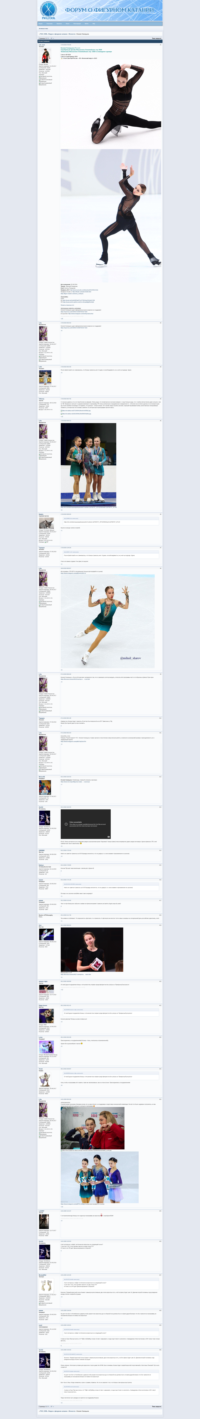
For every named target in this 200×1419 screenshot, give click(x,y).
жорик (41, 880)
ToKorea (41, 399)
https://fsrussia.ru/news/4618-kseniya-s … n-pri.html (75, 679)
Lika (40, 323)
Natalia (41, 514)
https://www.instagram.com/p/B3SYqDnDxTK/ (73, 741)
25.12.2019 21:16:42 (66, 900)
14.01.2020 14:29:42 (66, 1349)
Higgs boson (43, 1005)
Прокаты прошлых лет (67, 305)
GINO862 (41, 850)
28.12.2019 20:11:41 (66, 1005)
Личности (72, 34)
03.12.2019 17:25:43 (66, 850)
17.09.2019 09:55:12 (66, 420)
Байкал (41, 865)
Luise (40, 1037)
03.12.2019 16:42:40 (66, 807)
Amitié (41, 807)
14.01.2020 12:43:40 (66, 1275)
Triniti (41, 1069)
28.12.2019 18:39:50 (66, 981)
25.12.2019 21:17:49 (66, 915)
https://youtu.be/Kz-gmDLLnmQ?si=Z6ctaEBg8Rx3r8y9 (78, 302)
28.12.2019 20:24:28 (66, 1037)
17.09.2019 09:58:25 (66, 514)
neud (40, 1325)
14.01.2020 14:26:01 (66, 1325)
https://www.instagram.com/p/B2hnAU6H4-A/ (73, 573)
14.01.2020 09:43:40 (66, 1099)
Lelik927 (41, 1211)
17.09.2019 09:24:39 (66, 366)
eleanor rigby (43, 981)
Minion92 (42, 777)
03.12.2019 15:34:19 (66, 776)
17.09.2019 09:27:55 (66, 398)
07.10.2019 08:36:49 (66, 674)
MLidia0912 (42, 1275)
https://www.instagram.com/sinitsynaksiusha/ (80, 313)
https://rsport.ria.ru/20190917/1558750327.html (74, 311)
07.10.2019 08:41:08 (66, 718)
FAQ (94, 23)
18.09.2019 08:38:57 (66, 568)
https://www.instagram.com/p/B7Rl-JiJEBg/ (73, 1204)
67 (51, 38)
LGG (40, 367)
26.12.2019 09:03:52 (66, 925)
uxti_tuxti (42, 45)
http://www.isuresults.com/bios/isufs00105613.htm (84, 290)
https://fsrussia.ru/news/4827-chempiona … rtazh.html (76, 974)
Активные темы (43, 28)
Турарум (42, 547)
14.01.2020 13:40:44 (66, 1310)
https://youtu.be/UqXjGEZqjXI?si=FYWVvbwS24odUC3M (79, 300)
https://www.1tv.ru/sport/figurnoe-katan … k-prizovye (75, 781)
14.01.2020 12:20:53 (66, 1241)
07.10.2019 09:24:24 (66, 732)
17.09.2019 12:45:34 (66, 547)
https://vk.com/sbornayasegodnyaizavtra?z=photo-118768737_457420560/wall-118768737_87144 (89, 507)
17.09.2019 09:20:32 (66, 322)
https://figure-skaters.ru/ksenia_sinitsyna (72, 293)
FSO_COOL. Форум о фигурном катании (53, 34)
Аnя (40, 925)
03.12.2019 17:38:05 (66, 865)
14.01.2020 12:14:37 (66, 1211)
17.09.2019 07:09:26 (66, 44)
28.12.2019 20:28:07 (66, 1068)
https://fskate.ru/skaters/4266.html (81, 291)
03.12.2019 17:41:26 (66, 879)
